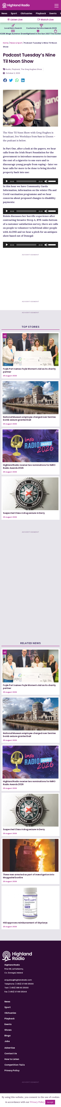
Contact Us (10, 1053)
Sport (14, 13)
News (4, 13)
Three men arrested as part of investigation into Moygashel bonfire (28, 876)
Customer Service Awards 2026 (41, 28)
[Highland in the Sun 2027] (38, 31)
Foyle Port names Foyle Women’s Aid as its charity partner (29, 370)
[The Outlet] (55, 31)
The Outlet (55, 33)
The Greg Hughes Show (31, 69)
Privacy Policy (11, 1070)
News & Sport (16, 43)
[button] (5, 80)
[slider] (52, 181)
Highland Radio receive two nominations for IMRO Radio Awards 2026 (29, 466)
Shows (8, 1029)
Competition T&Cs (14, 1064)
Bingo (7, 1035)
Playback (41, 13)
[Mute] (45, 181)
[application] (30, 181)
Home (5, 43)
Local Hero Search (13, 28)
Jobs (7, 1041)
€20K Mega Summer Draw (13, 33)
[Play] (6, 181)
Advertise (9, 1047)
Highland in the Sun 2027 (38, 33)
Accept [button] (50, 1102)
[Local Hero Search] (13, 25)
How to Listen (11, 1059)
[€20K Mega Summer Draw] (12, 31)
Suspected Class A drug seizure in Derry (24, 513)
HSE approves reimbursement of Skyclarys (25, 922)
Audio (8, 69)
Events (53, 13)
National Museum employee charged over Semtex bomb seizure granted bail (29, 418)
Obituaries (26, 13)
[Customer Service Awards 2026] (41, 25)
